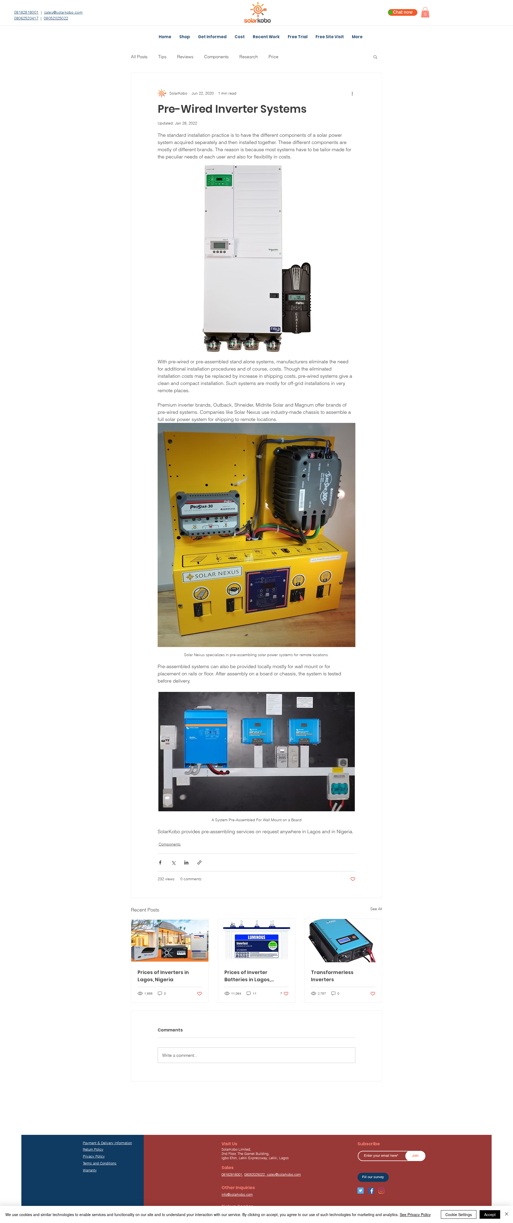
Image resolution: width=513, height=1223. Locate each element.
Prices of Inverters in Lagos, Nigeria (163, 976)
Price (273, 56)
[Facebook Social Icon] (371, 1190)
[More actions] (352, 93)
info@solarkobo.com (237, 1194)
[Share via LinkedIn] (186, 862)
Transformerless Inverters (332, 976)
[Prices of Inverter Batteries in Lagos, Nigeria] (256, 940)
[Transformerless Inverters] (343, 940)
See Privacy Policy (415, 1214)
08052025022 (56, 18)
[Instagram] (381, 1190)
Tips (162, 56)
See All (376, 908)
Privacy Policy (94, 1156)
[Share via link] (199, 862)
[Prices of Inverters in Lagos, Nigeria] (169, 940)
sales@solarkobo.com (63, 12)
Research (248, 56)
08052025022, (255, 1174)
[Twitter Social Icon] (360, 1190)
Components (216, 56)
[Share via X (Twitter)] (173, 862)
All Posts (139, 56)
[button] (425, 12)
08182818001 (26, 12)
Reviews (185, 56)
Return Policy (93, 1149)
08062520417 (26, 18)
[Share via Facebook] (160, 862)
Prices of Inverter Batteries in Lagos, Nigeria (247, 976)
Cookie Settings (458, 1214)
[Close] (506, 1214)
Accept (490, 1214)
